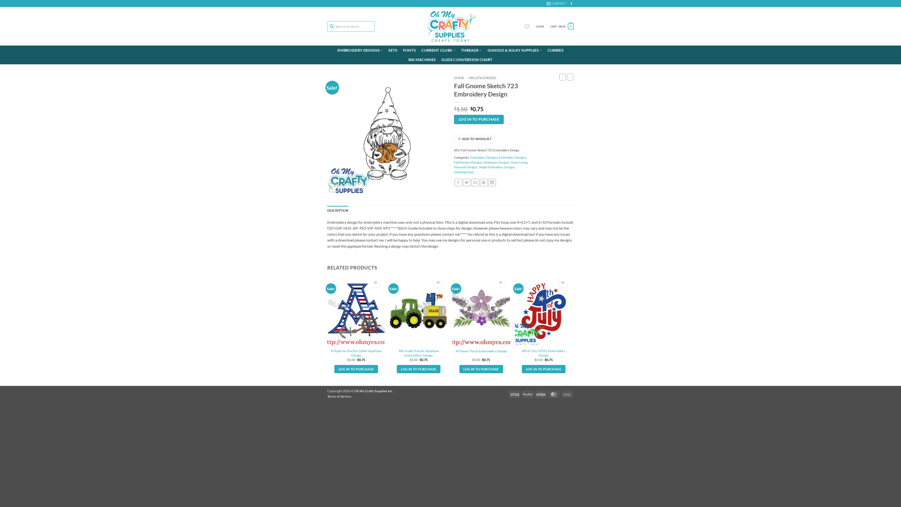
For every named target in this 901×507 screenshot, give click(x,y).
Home (459, 78)
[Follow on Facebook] (571, 3)
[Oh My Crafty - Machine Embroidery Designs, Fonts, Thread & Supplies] (450, 26)
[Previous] (327, 330)
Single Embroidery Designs (497, 167)
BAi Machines (422, 59)
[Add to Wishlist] (376, 282)
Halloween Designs (496, 162)
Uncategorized (482, 78)
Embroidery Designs (358, 50)
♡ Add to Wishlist (474, 139)
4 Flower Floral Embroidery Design (481, 351)
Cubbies (556, 50)
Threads (470, 50)
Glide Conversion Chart (466, 59)
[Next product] (562, 77)
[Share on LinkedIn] (492, 182)
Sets (392, 50)
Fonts (409, 50)
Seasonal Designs (465, 167)
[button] (562, 26)
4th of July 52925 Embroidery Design (543, 353)
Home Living (519, 162)
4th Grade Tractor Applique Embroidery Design (419, 353)
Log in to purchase (479, 119)
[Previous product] (570, 77)
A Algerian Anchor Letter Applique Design (356, 353)
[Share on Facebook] (458, 182)
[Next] (572, 330)
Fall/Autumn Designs (468, 162)
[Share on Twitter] (467, 182)
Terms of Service (339, 396)
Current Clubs (436, 50)
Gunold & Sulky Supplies (513, 50)
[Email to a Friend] (475, 182)
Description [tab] (337, 210)
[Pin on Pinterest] (484, 182)
